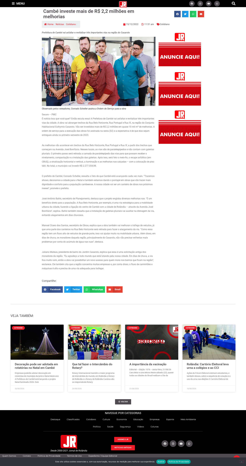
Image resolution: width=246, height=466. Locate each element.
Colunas (155, 426)
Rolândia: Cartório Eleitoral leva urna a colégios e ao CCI (208, 366)
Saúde (110, 426)
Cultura (106, 419)
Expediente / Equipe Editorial (103, 456)
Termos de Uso (74, 456)
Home (50, 24)
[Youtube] (208, 3)
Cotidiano (71, 24)
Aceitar (161, 461)
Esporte (170, 419)
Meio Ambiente (188, 419)
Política (97, 426)
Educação (138, 419)
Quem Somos (9, 456)
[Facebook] (192, 3)
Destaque (55, 419)
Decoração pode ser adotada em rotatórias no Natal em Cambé (36, 366)
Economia (122, 419)
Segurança (125, 426)
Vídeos (140, 426)
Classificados (73, 419)
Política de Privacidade (49, 456)
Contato (27, 456)
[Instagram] (200, 3)
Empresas (155, 419)
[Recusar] (241, 461)
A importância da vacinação (147, 364)
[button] (233, 3)
